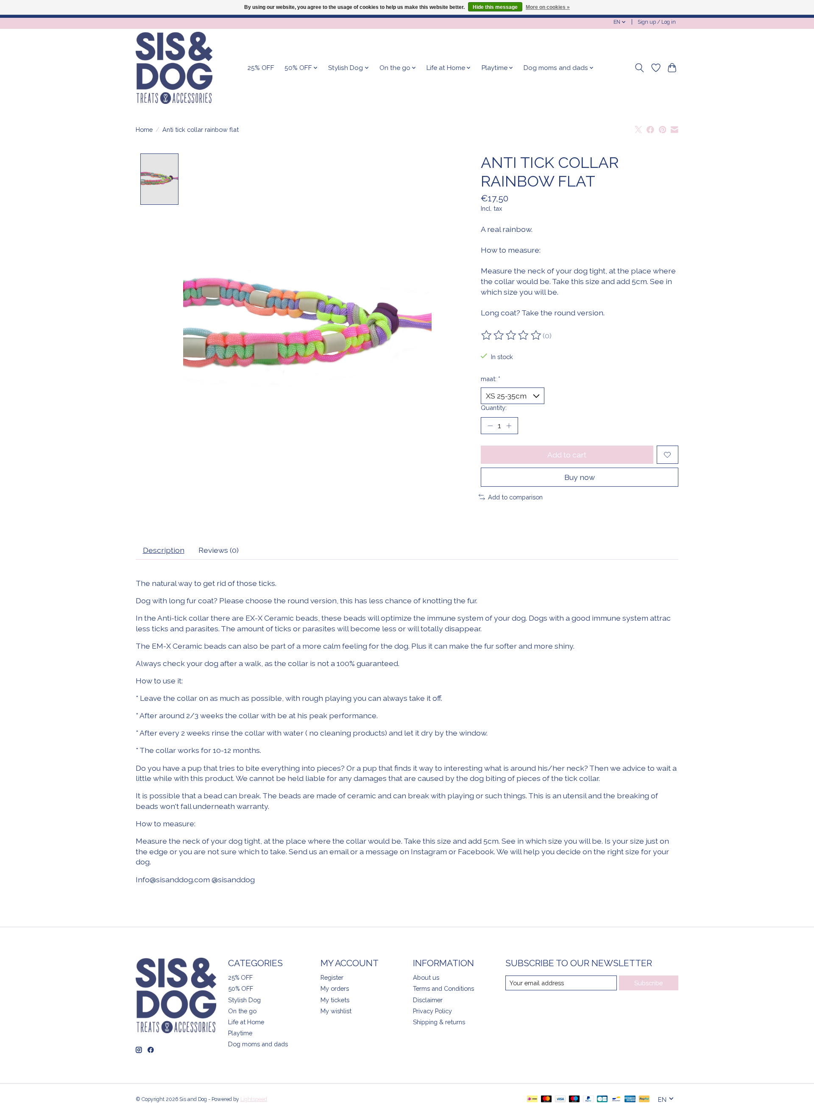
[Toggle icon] (639, 67)
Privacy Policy (432, 1011)
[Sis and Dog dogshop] (174, 68)
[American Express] (630, 1099)
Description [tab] (163, 550)
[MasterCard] (546, 1099)
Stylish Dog (244, 1000)
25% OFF (261, 68)
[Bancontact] (616, 1099)
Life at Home (246, 1022)
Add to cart (566, 454)
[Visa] (560, 1099)
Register (332, 977)
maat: (490, 378)
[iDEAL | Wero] (532, 1099)
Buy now (579, 477)
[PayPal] (588, 1099)
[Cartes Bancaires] (602, 1099)
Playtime (240, 1033)
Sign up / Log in (657, 22)
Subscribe (648, 983)
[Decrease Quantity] (490, 426)
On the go (242, 1011)
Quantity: (494, 407)
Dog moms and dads (258, 1044)
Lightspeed (253, 1099)
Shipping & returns (439, 1022)
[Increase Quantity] (509, 426)
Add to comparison (515, 497)
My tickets (335, 1000)
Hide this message (495, 7)
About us (426, 977)
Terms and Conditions (443, 988)
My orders (335, 988)
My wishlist (336, 1011)
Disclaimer (428, 1000)
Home (144, 129)
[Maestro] (574, 1099)
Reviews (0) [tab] (218, 550)
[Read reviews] (512, 335)
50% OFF (240, 988)
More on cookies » (548, 7)
